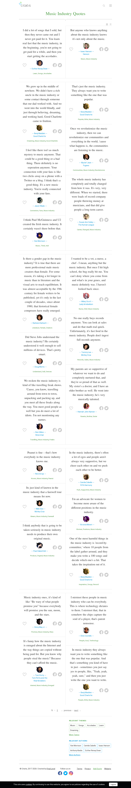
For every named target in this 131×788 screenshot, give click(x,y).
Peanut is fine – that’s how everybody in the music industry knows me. (42, 457)
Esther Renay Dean (93, 750)
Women (79, 529)
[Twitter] (65, 773)
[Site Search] (103, 5)
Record (96, 584)
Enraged (51, 685)
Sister (95, 416)
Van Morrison (75, 746)
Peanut (50, 478)
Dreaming (30, 141)
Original (40, 556)
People (81, 641)
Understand (37, 372)
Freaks (52, 440)
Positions (86, 529)
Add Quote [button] (97, 769)
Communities (78, 170)
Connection (34, 211)
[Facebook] (60, 773)
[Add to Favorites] (25, 65)
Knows (33, 478)
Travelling (33, 440)
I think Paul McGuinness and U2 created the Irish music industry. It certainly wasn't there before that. (42, 224)
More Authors (74, 755)
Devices (49, 372)
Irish (47, 246)
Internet (33, 685)
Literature (35, 328)
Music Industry (91, 59)
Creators (49, 328)
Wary (51, 632)
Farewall (51, 516)
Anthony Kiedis (76, 750)
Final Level (51, 769)
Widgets (107, 769)
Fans (41, 211)
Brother (89, 416)
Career (79, 230)
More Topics (74, 735)
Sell (43, 372)
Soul (87, 641)
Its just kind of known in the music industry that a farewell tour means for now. (42, 492)
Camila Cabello (90, 746)
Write (86, 119)
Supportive (85, 490)
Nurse (81, 309)
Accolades (48, 73)
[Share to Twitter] (60, 65)
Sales (86, 360)
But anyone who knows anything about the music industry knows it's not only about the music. (88, 34)
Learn (35, 73)
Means (33, 516)
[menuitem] (106, 24)
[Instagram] (71, 773)
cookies (29, 784)
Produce (33, 556)
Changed (85, 230)
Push (78, 490)
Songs (40, 73)
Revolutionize (100, 170)
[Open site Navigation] (110, 5)
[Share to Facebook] (55, 65)
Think (43, 246)
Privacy (88, 769)
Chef (85, 309)
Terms (79, 769)
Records (80, 360)
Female (42, 328)
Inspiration (83, 584)
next (76, 710)
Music (83, 59)
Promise (34, 632)
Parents (83, 416)
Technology (93, 641)
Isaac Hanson (104, 746)
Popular (81, 119)
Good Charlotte (52, 141)
